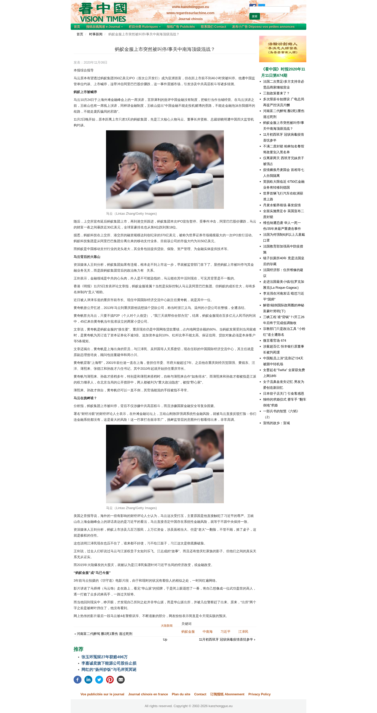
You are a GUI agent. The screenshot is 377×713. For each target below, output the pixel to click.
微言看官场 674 (274, 340)
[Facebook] (77, 679)
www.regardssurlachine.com (190, 13)
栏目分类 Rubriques (144, 26)
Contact (200, 694)
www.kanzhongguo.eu (190, 7)
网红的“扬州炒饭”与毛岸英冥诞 (108, 669)
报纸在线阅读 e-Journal (103, 26)
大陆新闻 (167, 625)
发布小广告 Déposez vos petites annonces (263, 26)
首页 (77, 26)
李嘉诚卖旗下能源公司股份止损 (108, 663)
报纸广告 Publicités (181, 26)
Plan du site (181, 694)
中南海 (208, 632)
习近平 (226, 632)
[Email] (121, 679)
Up (165, 639)
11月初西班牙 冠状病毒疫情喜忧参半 (227, 639)
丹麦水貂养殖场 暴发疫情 (282, 205)
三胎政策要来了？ (276, 93)
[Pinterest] (110, 679)
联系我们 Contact (213, 26)
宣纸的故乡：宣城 (276, 423)
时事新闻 (95, 34)
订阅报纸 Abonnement (227, 694)
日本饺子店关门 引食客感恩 (283, 393)
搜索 (254, 16)
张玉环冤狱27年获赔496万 (104, 657)
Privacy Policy (259, 694)
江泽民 (243, 632)
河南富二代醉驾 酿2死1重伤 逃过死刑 (103, 634)
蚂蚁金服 (188, 632)
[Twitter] (99, 679)
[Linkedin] (88, 679)
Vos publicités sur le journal (102, 694)
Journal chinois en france (148, 694)
